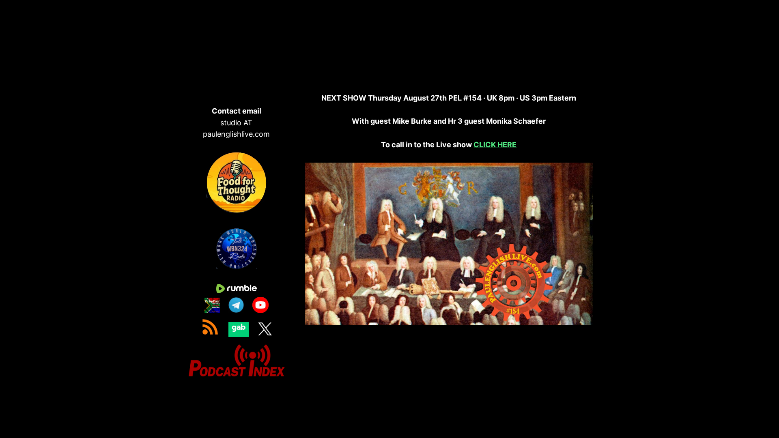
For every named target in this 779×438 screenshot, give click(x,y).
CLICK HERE (494, 144)
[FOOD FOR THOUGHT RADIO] (236, 210)
